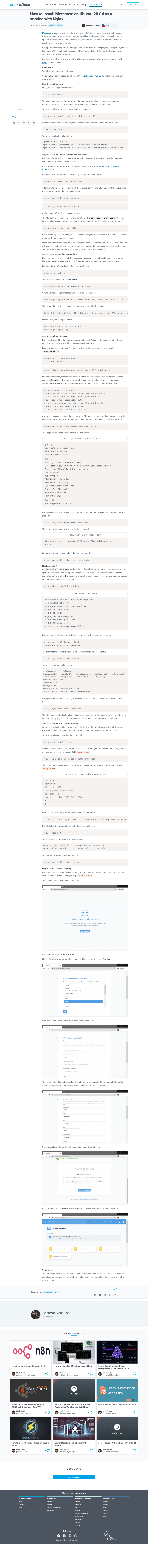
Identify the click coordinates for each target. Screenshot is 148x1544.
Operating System (109, 1498)
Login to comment (74, 1477)
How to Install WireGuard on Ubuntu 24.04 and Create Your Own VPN (28, 1405)
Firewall (49, 1505)
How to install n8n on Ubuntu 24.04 (28, 1366)
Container (78, 1505)
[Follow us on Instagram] (75, 1535)
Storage (77, 1525)
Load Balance (79, 1516)
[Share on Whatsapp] (29, 122)
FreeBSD (105, 1513)
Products (51, 4)
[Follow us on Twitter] (58, 1535)
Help (84, 4)
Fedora (105, 1510)
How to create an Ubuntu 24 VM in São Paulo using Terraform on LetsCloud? (72, 1405)
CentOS (105, 1502)
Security (77, 1522)
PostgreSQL (22, 1505)
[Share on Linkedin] (19, 122)
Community (95, 4)
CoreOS (105, 1505)
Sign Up (133, 5)
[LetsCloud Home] (19, 4)
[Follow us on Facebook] (64, 1535)
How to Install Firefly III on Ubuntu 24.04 (117, 1404)
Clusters (49, 1502)
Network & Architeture (83, 1498)
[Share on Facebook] (24, 122)
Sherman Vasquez (56, 1312)
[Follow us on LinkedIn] (69, 1535)
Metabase (46, 33)
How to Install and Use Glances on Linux (73, 1366)
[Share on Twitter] (14, 122)
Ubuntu (52, 25)
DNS (76, 1507)
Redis (20, 1507)
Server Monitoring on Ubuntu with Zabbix (70, 1444)
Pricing (63, 4)
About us (74, 4)
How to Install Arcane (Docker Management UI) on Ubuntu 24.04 (113, 1367)
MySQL (59, 25)
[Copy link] (34, 122)
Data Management (25, 1498)
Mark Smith (20, 1373)
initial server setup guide (93, 76)
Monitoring (50, 1510)
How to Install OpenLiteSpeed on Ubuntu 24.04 (30, 1444)
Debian (105, 1507)
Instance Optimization (54, 1507)
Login (120, 5)
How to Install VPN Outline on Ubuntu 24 (117, 1443)
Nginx (44, 62)
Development (51, 1498)
